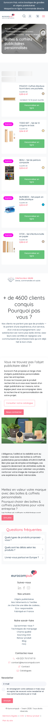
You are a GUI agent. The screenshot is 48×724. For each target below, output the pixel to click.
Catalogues (25, 670)
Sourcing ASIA (24, 634)
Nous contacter (14, 412)
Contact (25, 666)
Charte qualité (24, 631)
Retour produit (24, 637)
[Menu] (43, 16)
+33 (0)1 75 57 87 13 (25, 658)
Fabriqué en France (24, 611)
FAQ (24, 644)
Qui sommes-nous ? (24, 625)
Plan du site (8, 720)
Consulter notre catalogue (19, 403)
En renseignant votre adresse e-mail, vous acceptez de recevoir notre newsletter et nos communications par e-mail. (26, 691)
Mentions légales (10, 716)
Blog (24, 641)
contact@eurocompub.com (25, 662)
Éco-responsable (24, 608)
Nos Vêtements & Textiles (24, 602)
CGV (22, 716)
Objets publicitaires (24, 599)
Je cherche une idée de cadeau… (24, 605)
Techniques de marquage (24, 628)
